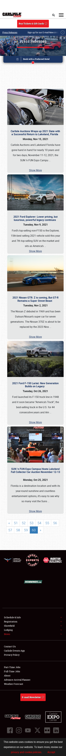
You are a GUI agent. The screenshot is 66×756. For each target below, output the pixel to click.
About (7, 675)
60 (34, 530)
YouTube (28, 730)
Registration (10, 621)
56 (55, 523)
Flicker (47, 730)
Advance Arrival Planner (17, 679)
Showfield (9, 625)
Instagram (19, 730)
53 (31, 523)
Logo (12, 15)
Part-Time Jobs (12, 667)
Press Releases (9, 32)
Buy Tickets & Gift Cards (31, 23)
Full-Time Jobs (12, 671)
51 (16, 523)
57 (10, 530)
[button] (33, 60)
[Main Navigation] (61, 15)
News (7, 634)
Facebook (10, 730)
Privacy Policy (12, 654)
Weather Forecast (13, 683)
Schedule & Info (12, 617)
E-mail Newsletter (31, 697)
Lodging (8, 629)
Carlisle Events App (14, 650)
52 (24, 523)
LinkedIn (56, 730)
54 (39, 523)
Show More (35, 170)
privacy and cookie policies (26, 752)
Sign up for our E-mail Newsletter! (44, 32)
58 (18, 530)
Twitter (37, 730)
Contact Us (10, 646)
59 (26, 530)
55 (47, 523)
